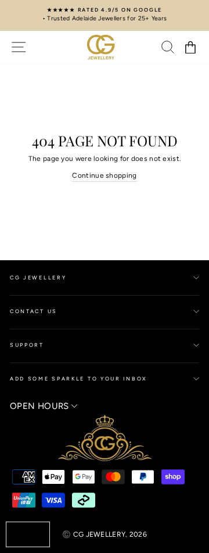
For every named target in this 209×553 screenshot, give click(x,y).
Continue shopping (104, 175)
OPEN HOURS (40, 406)
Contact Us (33, 311)
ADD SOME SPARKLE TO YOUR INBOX (78, 378)
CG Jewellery (38, 277)
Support (27, 345)
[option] (104, 15)
